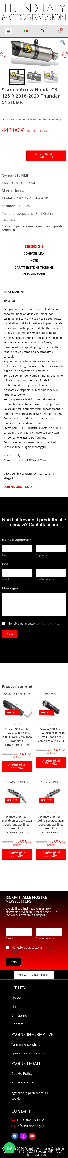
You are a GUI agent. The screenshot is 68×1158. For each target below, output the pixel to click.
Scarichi (17, 724)
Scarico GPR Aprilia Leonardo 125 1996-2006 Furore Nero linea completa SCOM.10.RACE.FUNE (17, 737)
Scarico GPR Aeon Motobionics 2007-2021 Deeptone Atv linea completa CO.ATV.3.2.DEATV (17, 824)
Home (16, 998)
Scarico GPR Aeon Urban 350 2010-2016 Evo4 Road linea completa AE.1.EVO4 (51, 735)
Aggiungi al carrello (46, 155)
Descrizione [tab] (34, 246)
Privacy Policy (48, 623)
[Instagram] (23, 1136)
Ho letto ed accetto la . (33, 624)
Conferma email (46, 579)
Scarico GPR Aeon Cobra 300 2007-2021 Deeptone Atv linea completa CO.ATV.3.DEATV (51, 824)
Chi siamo (19, 1015)
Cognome (42, 555)
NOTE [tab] (34, 260)
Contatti (17, 1024)
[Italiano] (25, 31)
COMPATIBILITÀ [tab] (34, 253)
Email (5, 579)
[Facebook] (14, 1136)
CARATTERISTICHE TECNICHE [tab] (34, 267)
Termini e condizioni (27, 1044)
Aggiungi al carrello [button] (17, 766)
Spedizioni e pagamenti (30, 1053)
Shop (15, 1006)
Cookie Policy (21, 1073)
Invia (9, 634)
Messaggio (10, 588)
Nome (6, 555)
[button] (8, 31)
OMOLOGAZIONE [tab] (34, 274)
